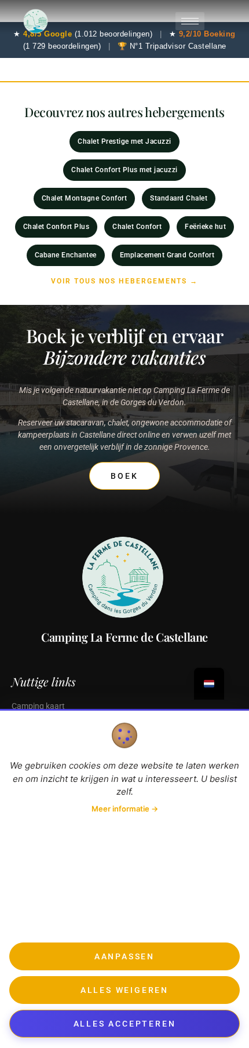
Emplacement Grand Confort (167, 255)
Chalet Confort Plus (56, 227)
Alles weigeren (124, 990)
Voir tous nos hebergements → (124, 281)
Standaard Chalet (178, 198)
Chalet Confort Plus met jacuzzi (124, 170)
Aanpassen (124, 956)
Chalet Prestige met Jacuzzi (124, 141)
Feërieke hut (205, 227)
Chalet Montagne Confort (84, 198)
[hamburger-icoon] (189, 21)
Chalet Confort (137, 227)
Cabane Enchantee (66, 255)
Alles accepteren (125, 1023)
